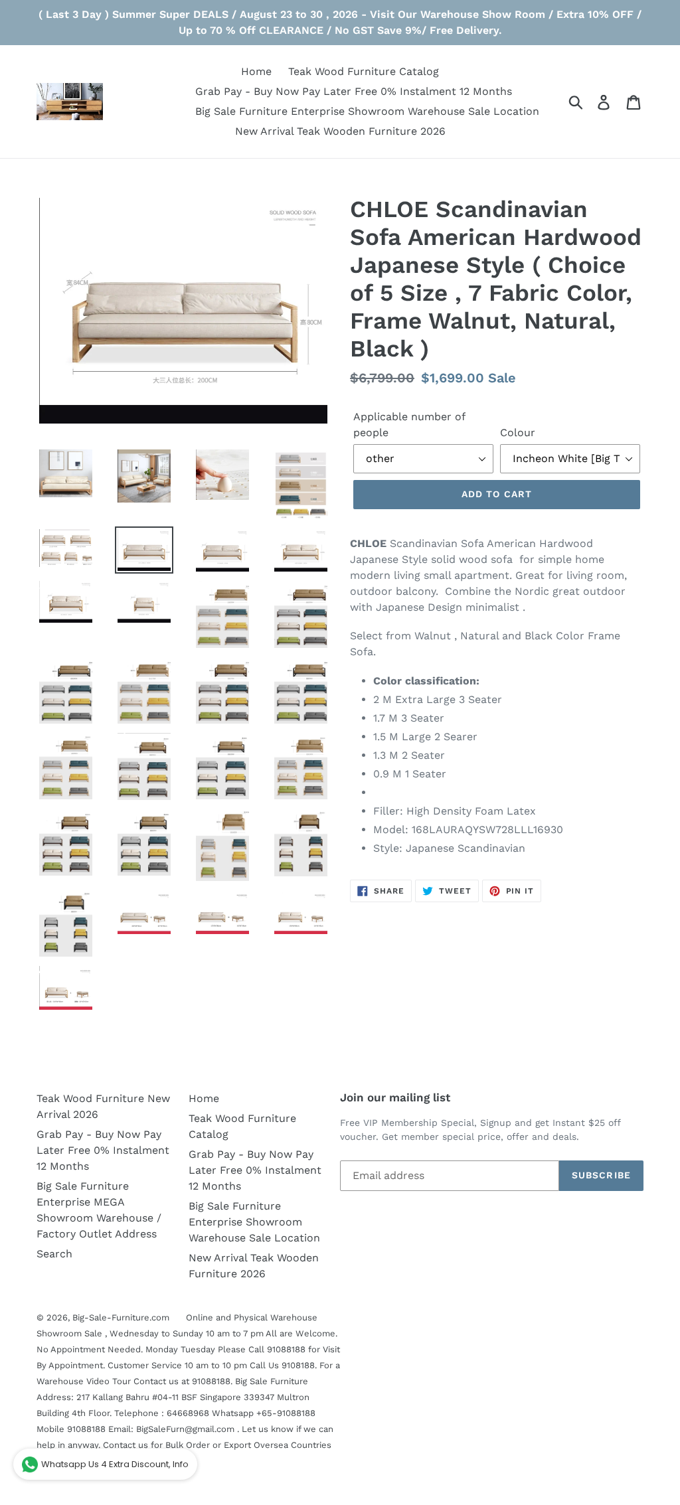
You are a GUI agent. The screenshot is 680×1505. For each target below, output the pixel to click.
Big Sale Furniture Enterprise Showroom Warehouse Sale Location (254, 1222)
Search (54, 1253)
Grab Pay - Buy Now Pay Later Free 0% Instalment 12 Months (103, 1150)
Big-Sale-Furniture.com (120, 1317)
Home (204, 1098)
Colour (517, 432)
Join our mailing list (395, 1097)
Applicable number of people (409, 424)
